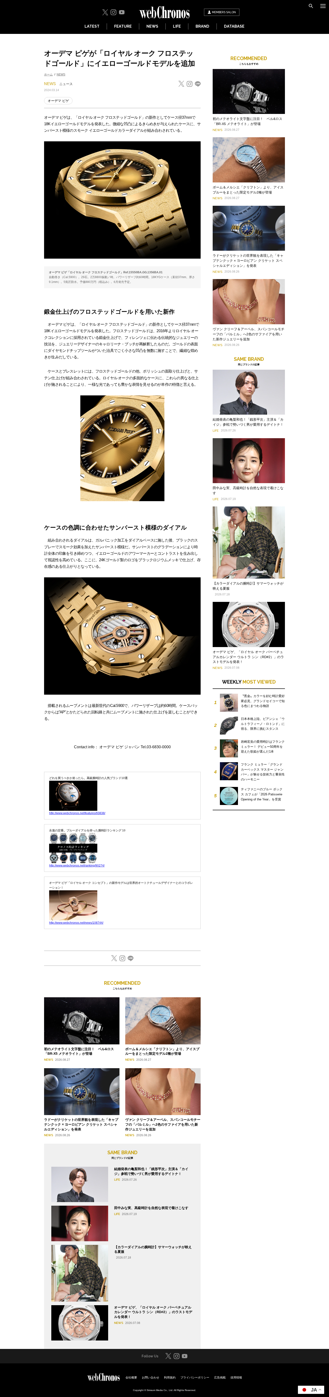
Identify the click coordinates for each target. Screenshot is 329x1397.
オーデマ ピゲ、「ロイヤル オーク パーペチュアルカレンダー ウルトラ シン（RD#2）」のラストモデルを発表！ (153, 1312)
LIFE (177, 26)
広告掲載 (220, 1377)
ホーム (48, 74)
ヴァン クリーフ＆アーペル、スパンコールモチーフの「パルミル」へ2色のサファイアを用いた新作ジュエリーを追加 (162, 1124)
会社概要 (131, 1377)
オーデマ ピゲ (58, 101)
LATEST (92, 26)
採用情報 (236, 1377)
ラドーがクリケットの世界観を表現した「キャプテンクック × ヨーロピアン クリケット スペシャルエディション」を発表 (81, 1124)
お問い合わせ (150, 1377)
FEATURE (123, 26)
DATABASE (234, 26)
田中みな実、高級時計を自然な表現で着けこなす (151, 1208)
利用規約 (170, 1377)
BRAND (202, 26)
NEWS (152, 26)
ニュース (66, 84)
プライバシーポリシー (194, 1377)
